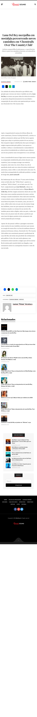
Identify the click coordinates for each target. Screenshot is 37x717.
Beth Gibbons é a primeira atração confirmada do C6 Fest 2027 (20, 448)
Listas (18, 504)
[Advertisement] (18, 118)
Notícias (21, 299)
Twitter (21, 509)
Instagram (18, 509)
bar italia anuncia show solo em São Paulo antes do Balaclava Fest (21, 459)
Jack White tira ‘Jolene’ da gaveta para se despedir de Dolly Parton (21, 464)
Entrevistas (22, 501)
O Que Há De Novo (13, 501)
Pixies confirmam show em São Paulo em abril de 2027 (21, 453)
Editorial (24, 504)
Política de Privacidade (15, 499)
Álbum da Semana (6, 81)
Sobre (5, 499)
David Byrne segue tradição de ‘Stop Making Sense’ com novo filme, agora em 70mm (21, 441)
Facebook (15, 509)
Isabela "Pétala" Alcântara (30, 81)
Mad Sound (18, 518)
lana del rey (9, 295)
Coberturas (30, 501)
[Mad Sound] (18, 4)
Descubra (4, 501)
